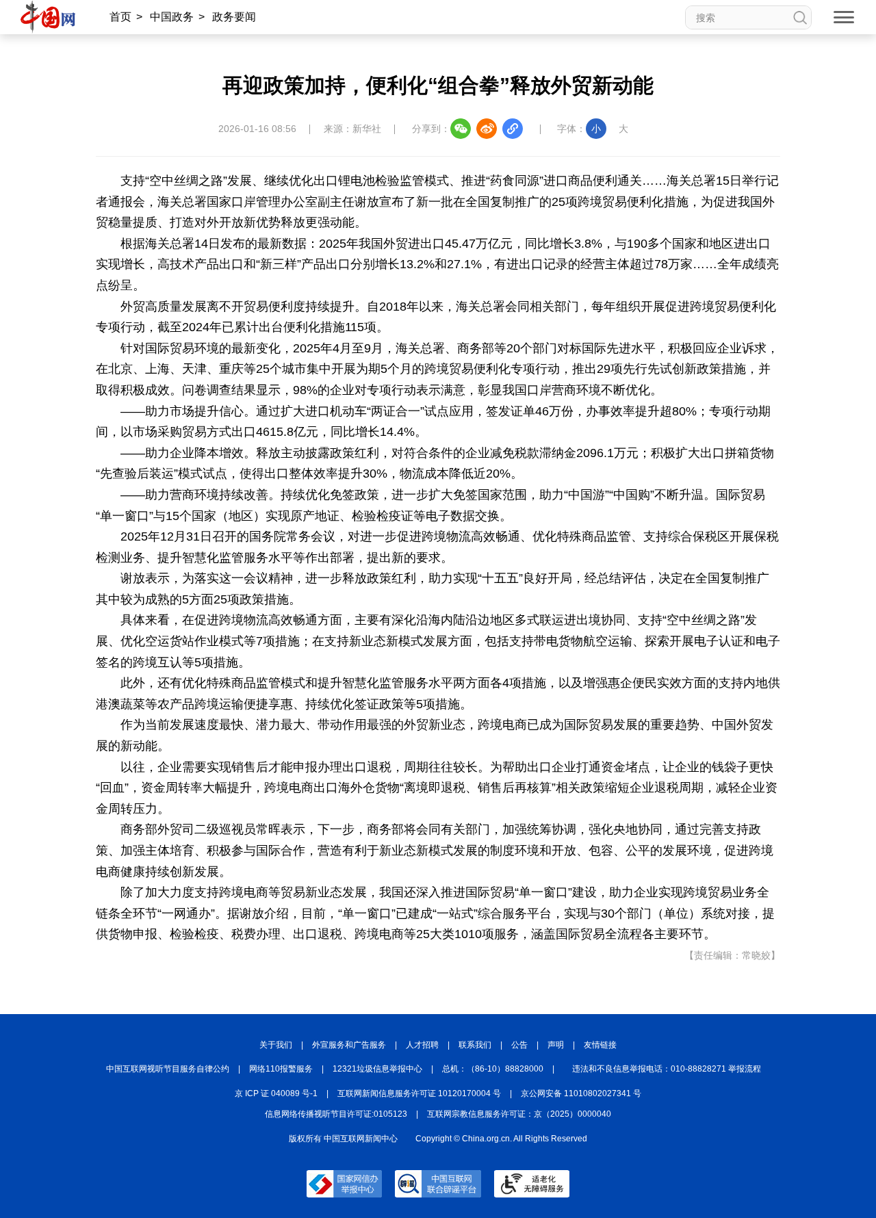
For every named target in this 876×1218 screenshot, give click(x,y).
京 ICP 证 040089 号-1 (276, 1093)
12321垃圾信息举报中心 (377, 1069)
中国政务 (172, 17)
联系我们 (475, 1045)
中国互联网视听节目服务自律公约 (167, 1069)
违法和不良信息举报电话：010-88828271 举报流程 (666, 1069)
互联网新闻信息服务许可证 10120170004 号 (419, 1093)
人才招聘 (422, 1045)
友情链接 (600, 1045)
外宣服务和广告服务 (349, 1045)
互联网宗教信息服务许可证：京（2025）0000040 (519, 1114)
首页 (120, 17)
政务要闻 (234, 17)
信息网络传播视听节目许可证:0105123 (336, 1114)
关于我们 (275, 1045)
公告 (519, 1045)
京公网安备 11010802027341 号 (581, 1093)
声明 (556, 1045)
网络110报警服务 (281, 1069)
